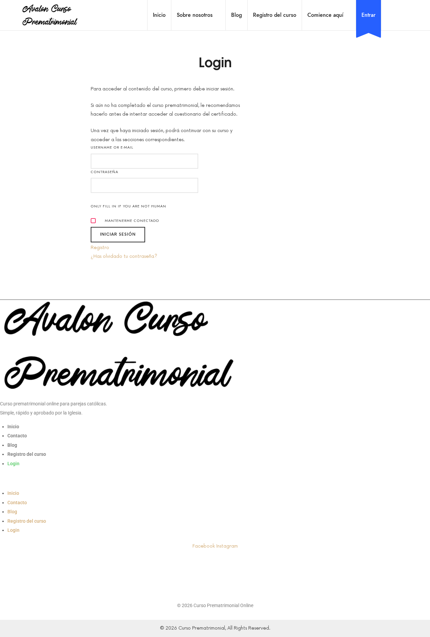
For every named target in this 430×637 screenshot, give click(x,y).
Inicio (13, 426)
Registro (100, 247)
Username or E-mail (112, 147)
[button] (215, 479)
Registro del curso (26, 454)
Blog (12, 445)
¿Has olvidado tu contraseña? (124, 256)
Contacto (17, 435)
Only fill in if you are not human (128, 206)
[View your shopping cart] (394, 15)
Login (13, 463)
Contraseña (104, 171)
